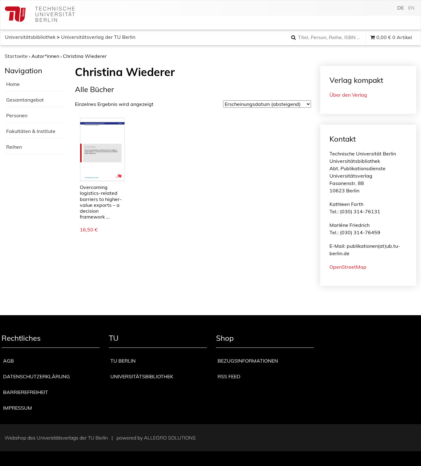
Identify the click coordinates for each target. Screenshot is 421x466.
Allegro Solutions (170, 438)
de (400, 8)
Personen (16, 115)
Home (13, 84)
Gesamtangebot (25, 100)
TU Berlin (123, 361)
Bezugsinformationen (248, 361)
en (411, 8)
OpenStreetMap (347, 267)
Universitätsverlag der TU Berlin (98, 37)
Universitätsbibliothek (30, 37)
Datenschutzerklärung (36, 376)
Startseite (16, 56)
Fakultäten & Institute (30, 131)
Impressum (17, 408)
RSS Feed (229, 376)
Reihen (14, 147)
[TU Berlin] (39, 15)
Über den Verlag (348, 95)
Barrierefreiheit (25, 392)
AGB (8, 361)
